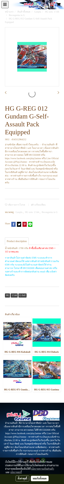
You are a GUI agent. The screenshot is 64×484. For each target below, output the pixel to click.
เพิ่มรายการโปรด (16, 205)
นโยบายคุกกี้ (16, 472)
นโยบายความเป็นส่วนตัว (42, 468)
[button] (51, 4)
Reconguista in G (50, 212)
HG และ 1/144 (32, 212)
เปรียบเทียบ (39, 205)
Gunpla (19, 212)
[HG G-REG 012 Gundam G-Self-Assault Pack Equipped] (32, 57)
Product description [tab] (17, 241)
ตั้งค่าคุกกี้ (22, 478)
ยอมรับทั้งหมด (40, 478)
